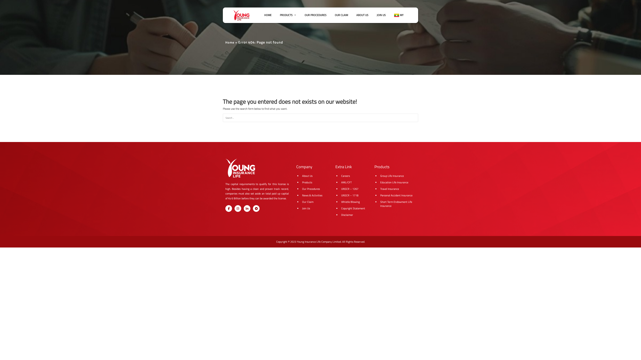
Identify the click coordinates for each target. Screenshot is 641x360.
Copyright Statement (353, 208)
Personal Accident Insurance (396, 195)
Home (268, 15)
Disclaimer (347, 215)
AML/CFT (346, 182)
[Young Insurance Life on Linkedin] (247, 208)
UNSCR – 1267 (349, 189)
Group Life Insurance (392, 176)
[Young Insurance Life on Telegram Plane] (256, 208)
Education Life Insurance (394, 182)
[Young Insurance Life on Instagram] (238, 208)
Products (307, 182)
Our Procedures (316, 15)
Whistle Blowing (350, 202)
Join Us (381, 15)
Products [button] (286, 15)
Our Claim (341, 15)
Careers (345, 176)
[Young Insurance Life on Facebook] (228, 208)
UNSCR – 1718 (349, 195)
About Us (362, 15)
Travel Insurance (389, 189)
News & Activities (312, 195)
